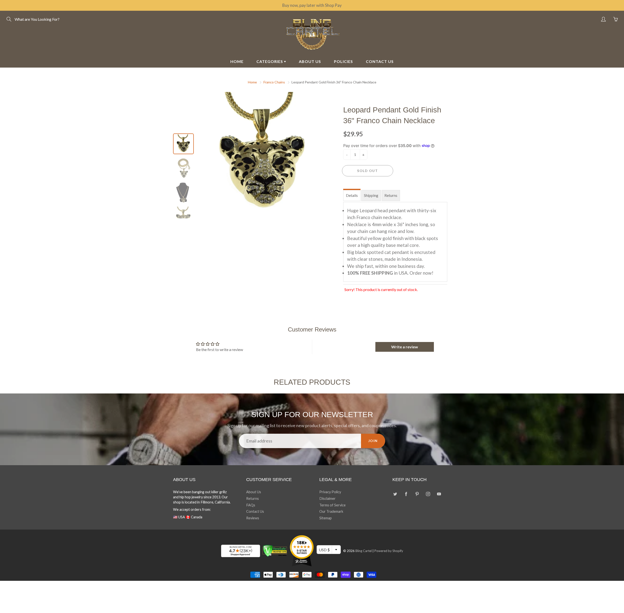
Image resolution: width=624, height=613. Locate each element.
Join (373, 441)
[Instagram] (428, 494)
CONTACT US (380, 61)
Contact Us (255, 511)
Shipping (371, 195)
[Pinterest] (417, 494)
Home (252, 82)
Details (352, 195)
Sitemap (325, 518)
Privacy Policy (330, 492)
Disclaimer (327, 498)
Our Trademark (331, 511)
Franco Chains (274, 82)
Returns (390, 195)
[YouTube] (439, 494)
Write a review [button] (404, 346)
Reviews (252, 518)
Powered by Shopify (388, 551)
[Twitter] (395, 494)
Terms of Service (332, 505)
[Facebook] (406, 494)
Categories (270, 61)
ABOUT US (310, 61)
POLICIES (343, 61)
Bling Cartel (363, 551)
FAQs (250, 505)
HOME (237, 61)
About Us (253, 492)
